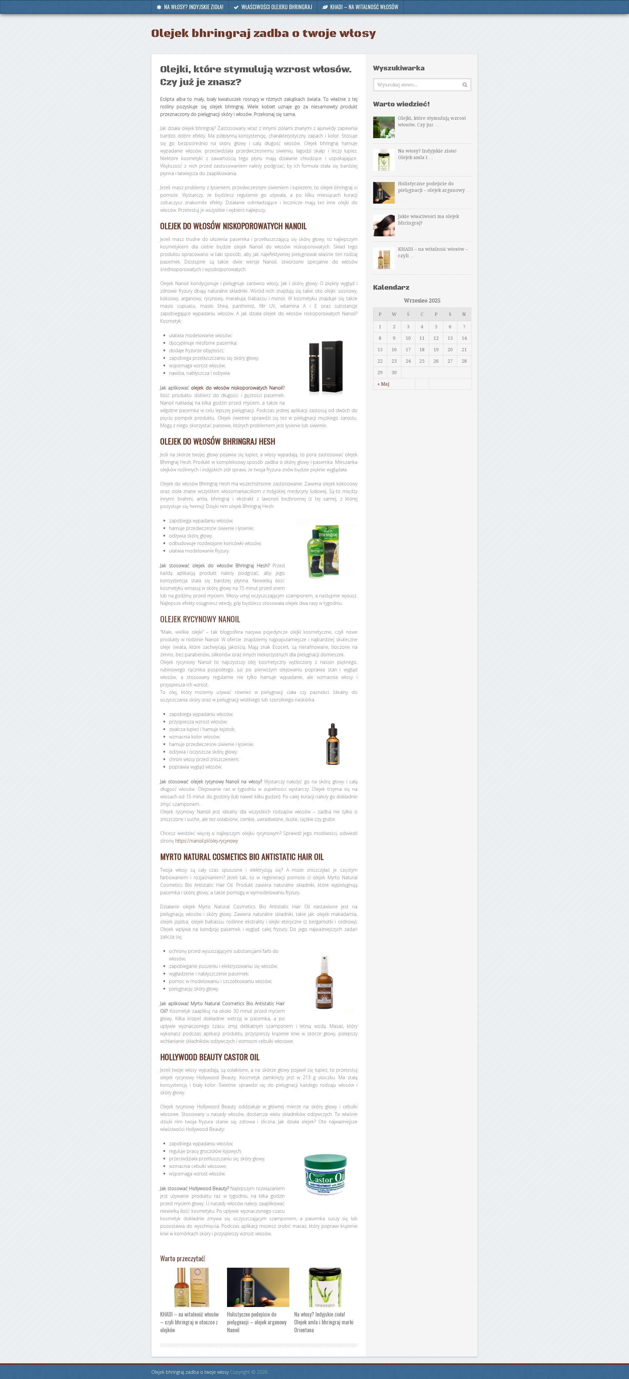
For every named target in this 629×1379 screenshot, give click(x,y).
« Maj (383, 384)
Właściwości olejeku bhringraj (276, 7)
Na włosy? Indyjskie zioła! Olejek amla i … (427, 154)
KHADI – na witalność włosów (363, 7)
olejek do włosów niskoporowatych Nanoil (237, 388)
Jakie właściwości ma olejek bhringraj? (428, 220)
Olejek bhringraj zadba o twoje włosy (263, 34)
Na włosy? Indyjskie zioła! (193, 7)
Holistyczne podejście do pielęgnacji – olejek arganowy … (434, 187)
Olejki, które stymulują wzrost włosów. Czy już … (432, 121)
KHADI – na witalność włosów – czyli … (433, 252)
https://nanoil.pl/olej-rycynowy (206, 841)
